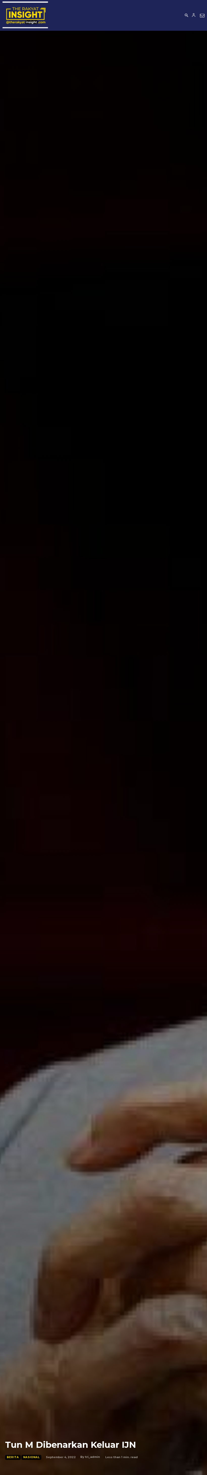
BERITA (13, 1457)
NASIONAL (31, 1457)
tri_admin (92, 1457)
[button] (186, 15)
